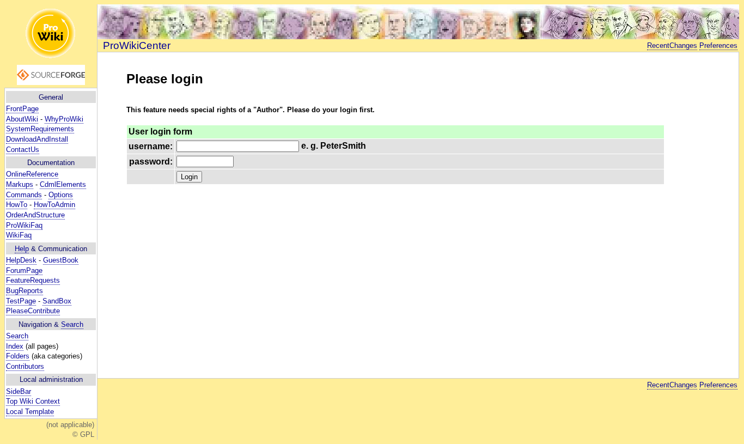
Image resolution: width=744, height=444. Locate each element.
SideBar (18, 391)
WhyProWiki (64, 119)
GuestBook (60, 260)
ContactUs (22, 149)
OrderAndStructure (35, 215)
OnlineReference (32, 174)
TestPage (21, 301)
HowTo (16, 204)
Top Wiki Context (33, 401)
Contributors (25, 366)
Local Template (30, 411)
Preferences (718, 45)
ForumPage (24, 270)
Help (22, 249)
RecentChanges (672, 45)
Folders (17, 356)
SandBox (56, 301)
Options (60, 195)
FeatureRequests (33, 280)
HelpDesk (21, 260)
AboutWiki (22, 119)
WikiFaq (19, 235)
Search (72, 324)
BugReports (24, 291)
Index (14, 346)
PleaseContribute (33, 311)
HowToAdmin (54, 204)
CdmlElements (63, 184)
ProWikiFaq (24, 225)
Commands (24, 195)
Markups (19, 184)
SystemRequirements (40, 129)
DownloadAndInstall (37, 139)
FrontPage (22, 109)
